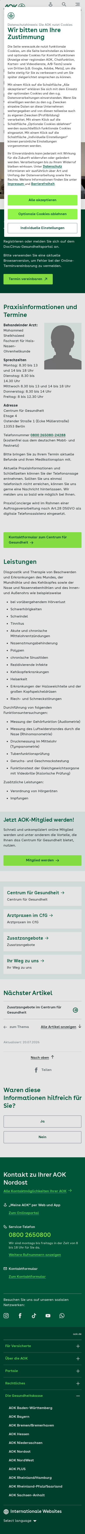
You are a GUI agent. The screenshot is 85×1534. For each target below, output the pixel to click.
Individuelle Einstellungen (42, 228)
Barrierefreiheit (42, 184)
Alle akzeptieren (42, 200)
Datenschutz (52, 166)
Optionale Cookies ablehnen (42, 214)
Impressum (16, 184)
